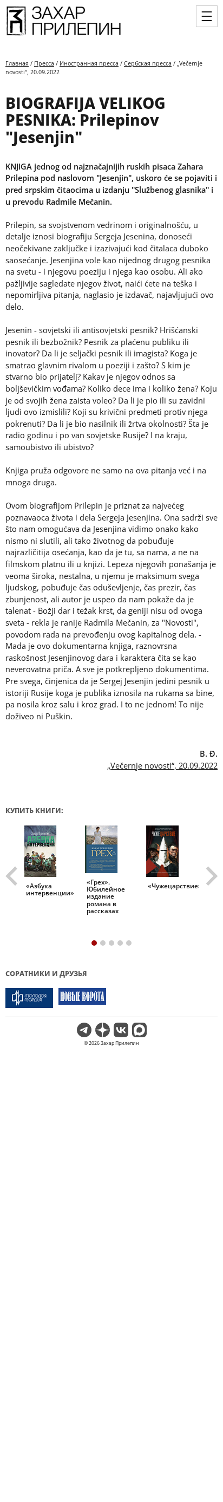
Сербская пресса (148, 63)
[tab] (94, 943)
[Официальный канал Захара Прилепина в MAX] (139, 1030)
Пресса (44, 63)
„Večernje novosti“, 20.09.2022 (162, 765)
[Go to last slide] (13, 876)
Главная (17, 63)
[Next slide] (210, 876)
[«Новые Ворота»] (82, 998)
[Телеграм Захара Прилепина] (84, 1030)
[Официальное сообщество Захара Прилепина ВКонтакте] (121, 1030)
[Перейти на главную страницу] (63, 35)
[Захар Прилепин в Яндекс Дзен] (102, 1030)
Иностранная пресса (89, 63)
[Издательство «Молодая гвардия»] (29, 998)
